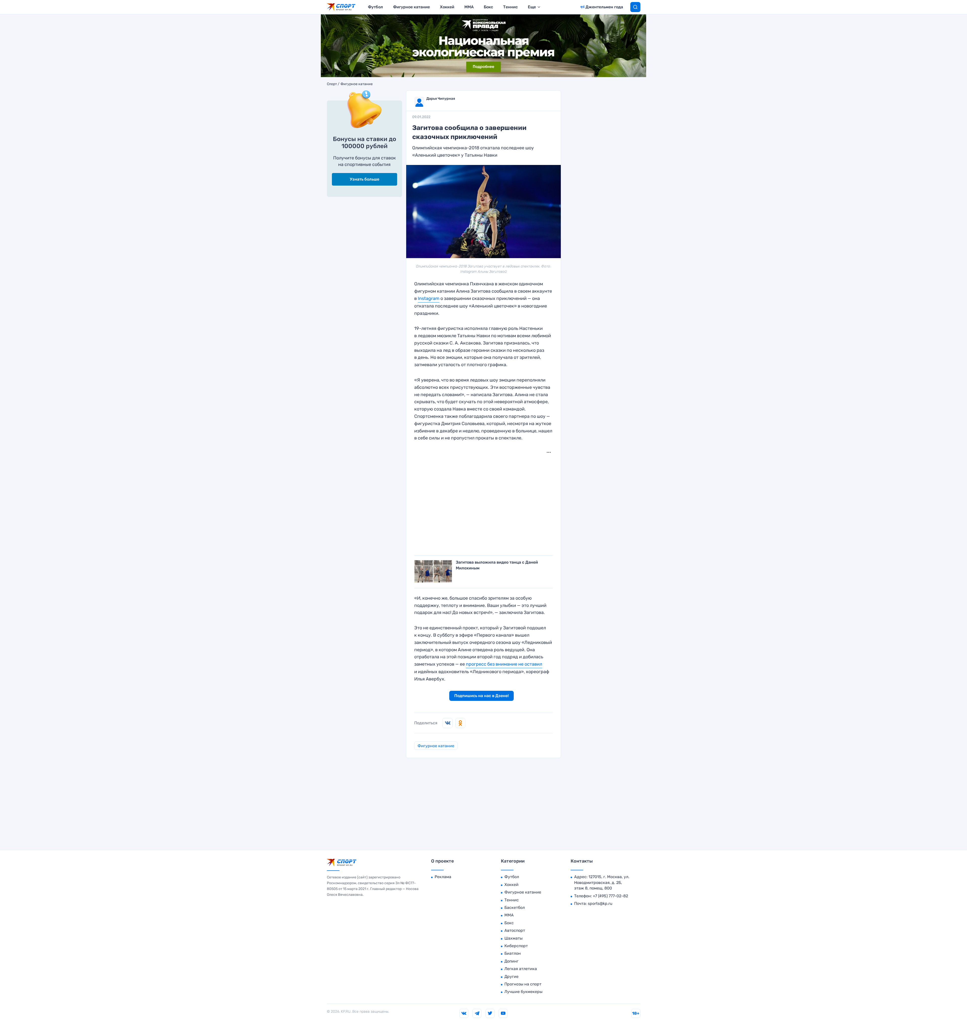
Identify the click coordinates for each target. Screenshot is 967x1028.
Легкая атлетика (520, 968)
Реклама (443, 876)
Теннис (510, 7)
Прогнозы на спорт (522, 984)
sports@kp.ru (600, 903)
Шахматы (513, 938)
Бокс (488, 7)
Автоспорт (514, 930)
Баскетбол (514, 907)
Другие (511, 976)
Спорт (332, 84)
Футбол (375, 7)
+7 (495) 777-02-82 (610, 896)
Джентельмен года (604, 7)
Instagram (428, 298)
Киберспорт (516, 945)
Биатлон (512, 953)
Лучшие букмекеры (523, 991)
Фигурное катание (411, 7)
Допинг (511, 961)
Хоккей (447, 7)
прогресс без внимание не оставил (504, 664)
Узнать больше (364, 179)
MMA (469, 7)
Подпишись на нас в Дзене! (481, 695)
